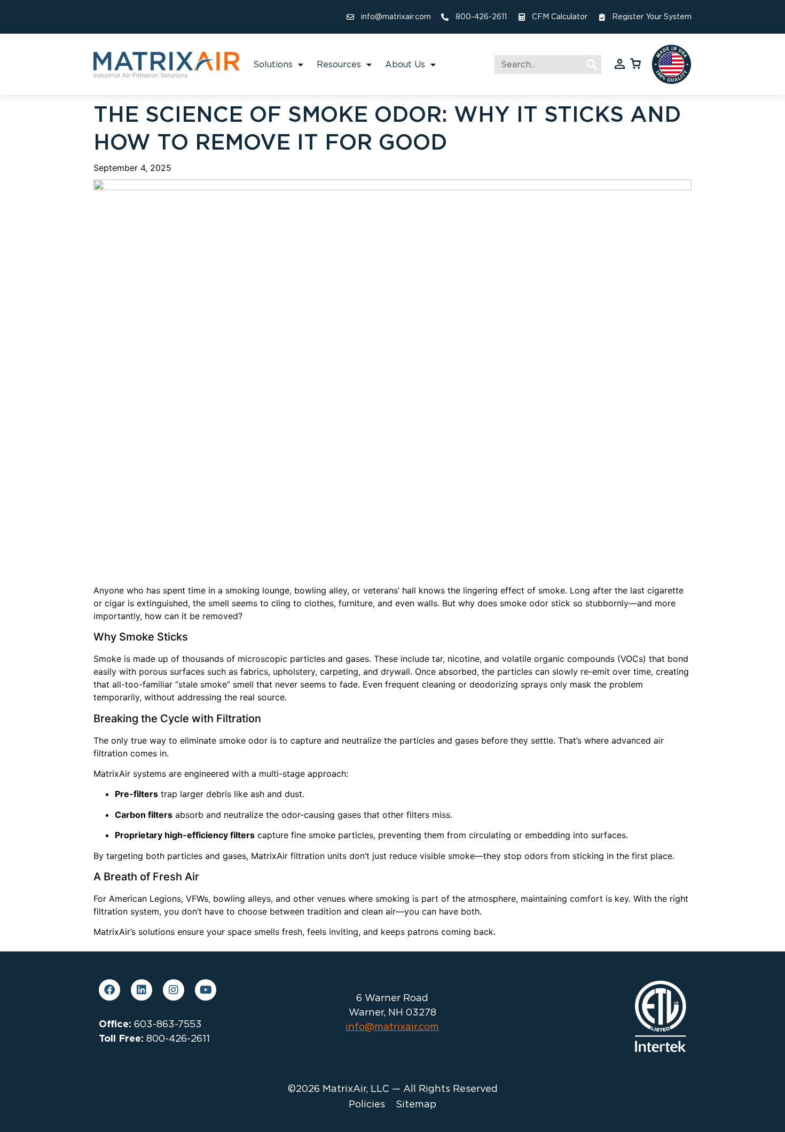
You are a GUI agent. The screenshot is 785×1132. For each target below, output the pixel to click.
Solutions (273, 64)
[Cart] (635, 63)
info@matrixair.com (392, 1026)
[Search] (592, 64)
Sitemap (416, 1104)
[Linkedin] (141, 990)
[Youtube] (205, 990)
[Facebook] (109, 990)
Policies (367, 1104)
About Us (405, 64)
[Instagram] (173, 990)
